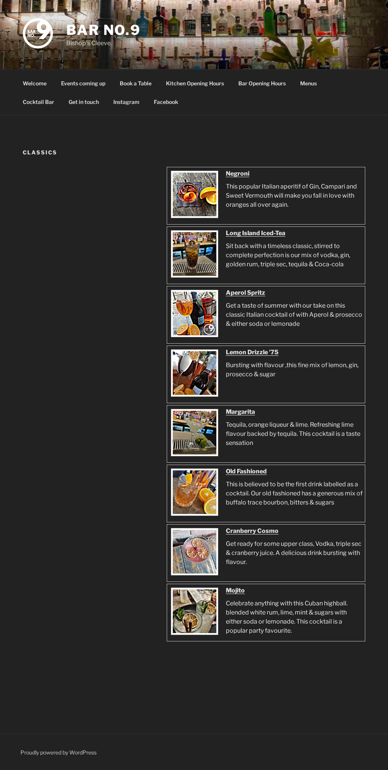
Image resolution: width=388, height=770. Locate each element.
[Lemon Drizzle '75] (193, 396)
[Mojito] (193, 634)
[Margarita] (193, 455)
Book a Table (136, 83)
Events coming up (83, 83)
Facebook (166, 102)
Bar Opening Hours (262, 83)
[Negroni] (193, 217)
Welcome (35, 83)
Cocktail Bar (38, 102)
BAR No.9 (103, 30)
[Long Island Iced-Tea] (193, 277)
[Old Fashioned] (193, 515)
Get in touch (84, 102)
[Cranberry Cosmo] (193, 574)
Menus (308, 83)
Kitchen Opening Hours (195, 83)
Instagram (126, 102)
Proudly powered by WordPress (58, 752)
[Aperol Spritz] (193, 336)
